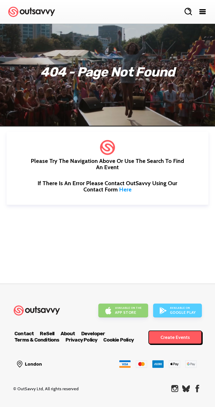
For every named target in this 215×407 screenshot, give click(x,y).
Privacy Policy (82, 340)
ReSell (47, 334)
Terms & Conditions (37, 340)
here (125, 189)
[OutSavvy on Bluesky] (186, 388)
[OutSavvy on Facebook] (197, 388)
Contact (24, 334)
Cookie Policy (118, 340)
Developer (93, 334)
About (68, 334)
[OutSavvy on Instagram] (174, 388)
